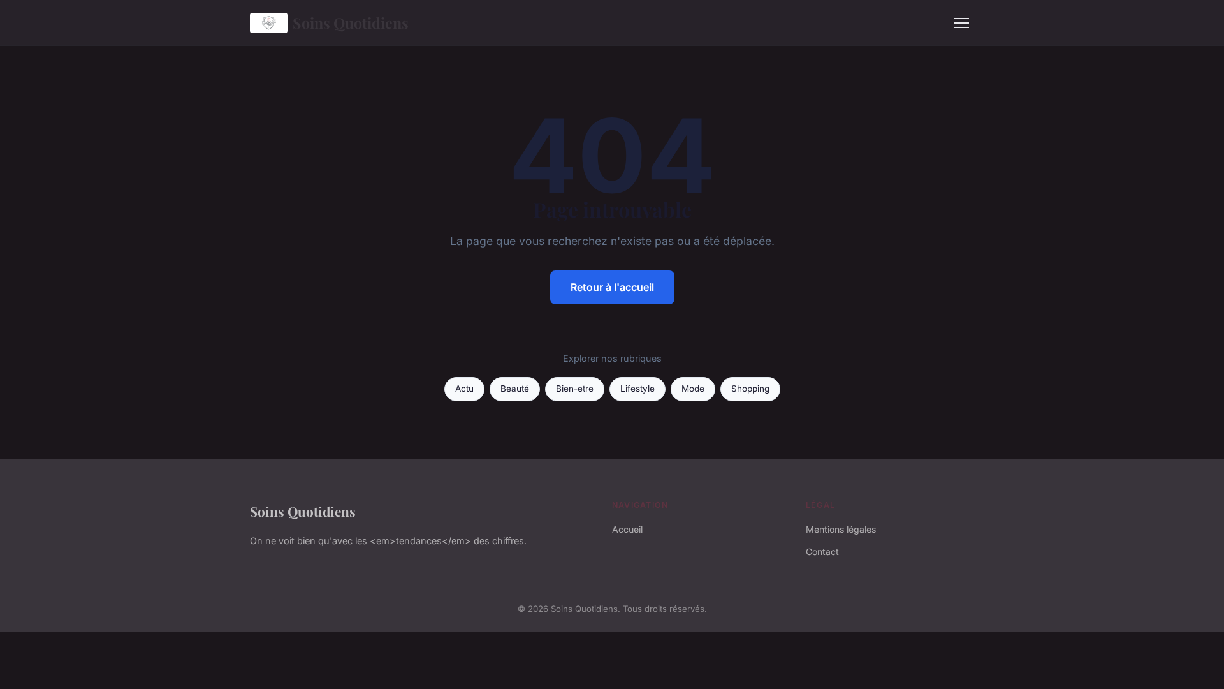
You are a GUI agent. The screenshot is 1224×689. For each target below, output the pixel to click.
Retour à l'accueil (612, 287)
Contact (822, 551)
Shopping (750, 388)
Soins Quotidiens (351, 23)
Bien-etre (575, 388)
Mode (692, 388)
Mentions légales (841, 529)
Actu (464, 388)
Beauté (514, 388)
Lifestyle (637, 388)
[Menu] (961, 23)
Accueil (627, 529)
